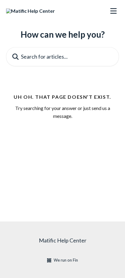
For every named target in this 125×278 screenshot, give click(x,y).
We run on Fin (66, 260)
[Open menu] (113, 11)
